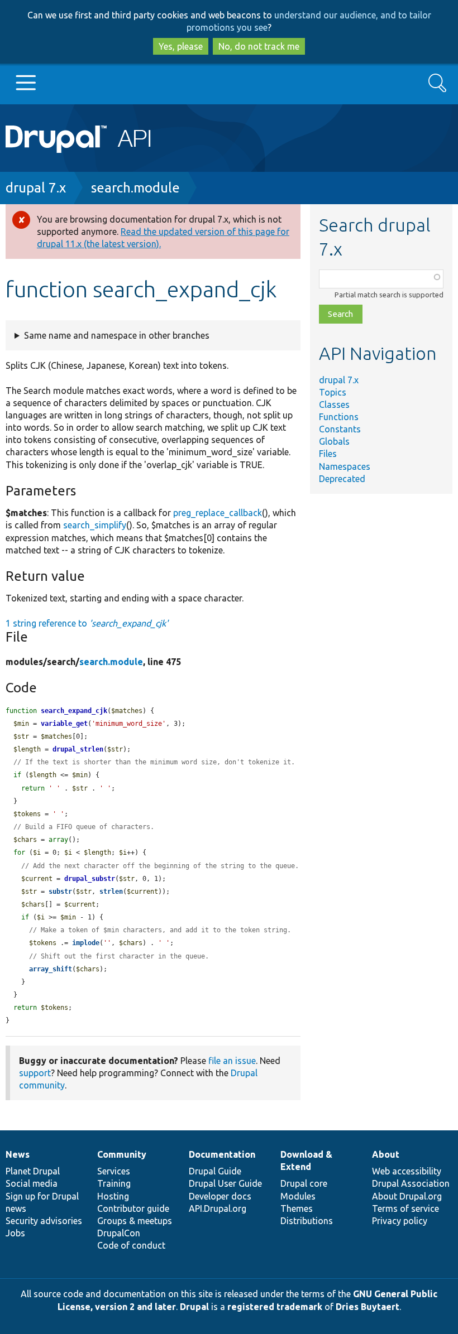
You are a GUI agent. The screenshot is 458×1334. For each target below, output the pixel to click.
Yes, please (181, 46)
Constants (340, 429)
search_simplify (94, 525)
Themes (296, 1208)
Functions (339, 417)
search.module (135, 187)
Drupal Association (411, 1183)
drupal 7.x (36, 187)
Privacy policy (399, 1221)
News (18, 1154)
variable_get (64, 724)
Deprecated (342, 479)
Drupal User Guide (225, 1183)
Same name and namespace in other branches (116, 335)
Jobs (15, 1233)
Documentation (222, 1154)
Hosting (113, 1196)
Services (113, 1171)
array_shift (50, 969)
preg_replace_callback (217, 513)
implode (85, 943)
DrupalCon (118, 1233)
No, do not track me (258, 46)
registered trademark (274, 1307)
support (35, 1073)
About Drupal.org (407, 1196)
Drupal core (303, 1183)
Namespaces (344, 466)
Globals (334, 441)
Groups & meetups (134, 1221)
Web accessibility (406, 1171)
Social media (32, 1183)
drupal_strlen (78, 749)
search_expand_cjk (74, 711)
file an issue (232, 1061)
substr (60, 891)
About (385, 1154)
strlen (111, 891)
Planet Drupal (33, 1171)
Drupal (194, 1307)
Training (114, 1183)
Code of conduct (131, 1245)
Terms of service (405, 1208)
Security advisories (44, 1221)
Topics (332, 392)
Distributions (306, 1221)
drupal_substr (89, 879)
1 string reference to (87, 623)
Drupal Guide (215, 1171)
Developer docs (220, 1196)
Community (121, 1154)
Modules (298, 1196)
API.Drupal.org (217, 1208)
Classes (334, 404)
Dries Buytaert (367, 1307)
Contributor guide (133, 1208)
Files (328, 454)
